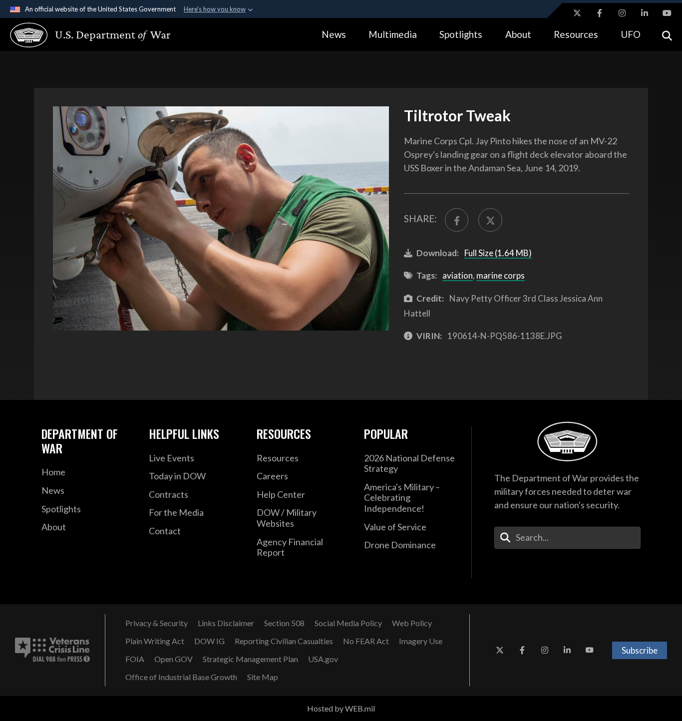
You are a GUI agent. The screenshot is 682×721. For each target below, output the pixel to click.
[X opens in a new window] (577, 12)
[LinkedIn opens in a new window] (644, 12)
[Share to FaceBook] (456, 220)
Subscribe (640, 650)
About (518, 34)
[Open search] (667, 34)
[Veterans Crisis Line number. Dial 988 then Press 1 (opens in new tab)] (52, 650)
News (334, 34)
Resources (576, 34)
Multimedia (392, 34)
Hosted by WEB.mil (341, 708)
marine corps (500, 275)
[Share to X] (490, 220)
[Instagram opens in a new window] (622, 12)
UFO (631, 34)
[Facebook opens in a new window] (599, 12)
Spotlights (460, 34)
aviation (457, 275)
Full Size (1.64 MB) (498, 253)
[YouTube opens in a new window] (667, 12)
